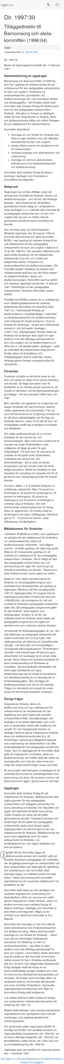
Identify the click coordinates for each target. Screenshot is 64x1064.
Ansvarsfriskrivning (28, 1058)
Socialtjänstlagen (38, 718)
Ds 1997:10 (23, 1005)
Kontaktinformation (51, 1058)
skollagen (49, 113)
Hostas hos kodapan (32, 1062)
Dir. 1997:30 (27, 52)
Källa (35, 52)
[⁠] (48, 5)
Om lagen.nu (8, 1058)
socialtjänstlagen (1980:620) (41, 314)
